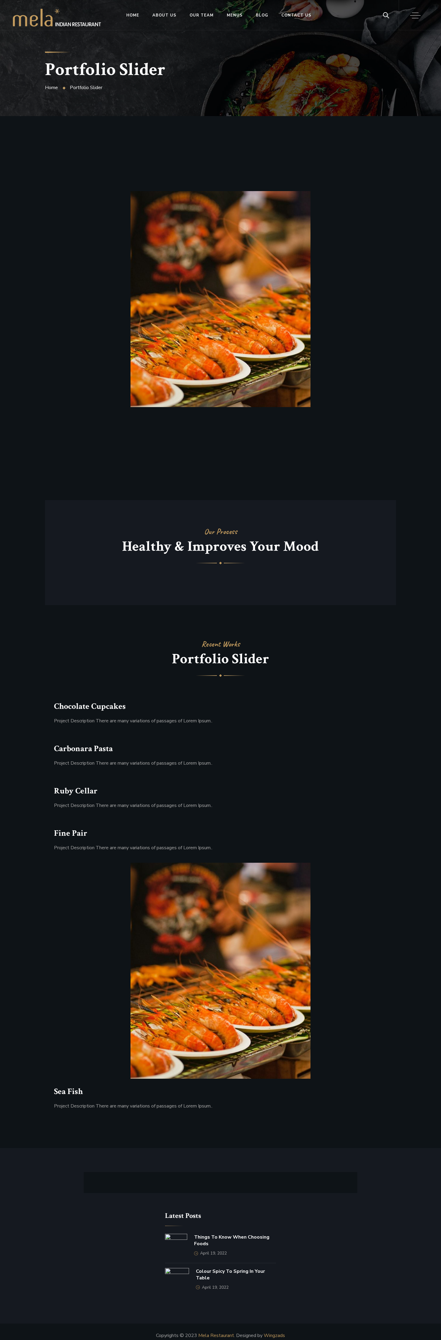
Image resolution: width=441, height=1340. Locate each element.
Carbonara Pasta (83, 748)
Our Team (202, 15)
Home (132, 15)
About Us (164, 15)
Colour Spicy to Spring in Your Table (230, 1274)
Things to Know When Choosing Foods (231, 1240)
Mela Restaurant (216, 1335)
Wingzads (274, 1335)
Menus (235, 15)
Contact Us (296, 15)
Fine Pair (70, 833)
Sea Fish (74, 319)
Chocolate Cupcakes (90, 706)
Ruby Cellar (76, 791)
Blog (262, 15)
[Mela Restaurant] (56, 17)
